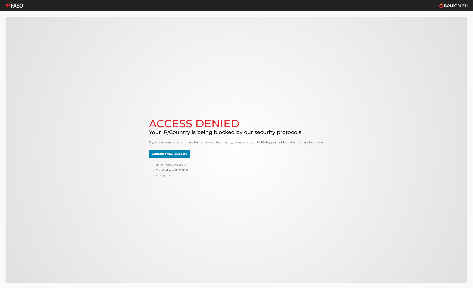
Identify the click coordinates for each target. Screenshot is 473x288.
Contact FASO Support (169, 153)
